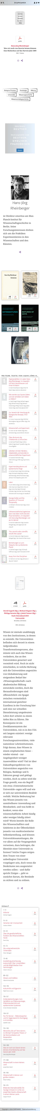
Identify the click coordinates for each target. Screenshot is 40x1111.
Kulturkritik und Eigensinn (12, 988)
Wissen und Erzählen (10, 978)
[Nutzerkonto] (34, 2)
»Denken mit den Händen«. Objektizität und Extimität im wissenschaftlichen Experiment (19, 453)
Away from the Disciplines (18, 556)
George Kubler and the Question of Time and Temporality (16, 500)
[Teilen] (21, 61)
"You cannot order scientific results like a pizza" (18, 532)
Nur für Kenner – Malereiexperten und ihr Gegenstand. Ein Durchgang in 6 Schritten (15, 1018)
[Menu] (1, 2)
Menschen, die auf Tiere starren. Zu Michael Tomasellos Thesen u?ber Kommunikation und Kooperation (14, 1034)
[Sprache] (36, 2)
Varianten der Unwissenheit (12, 923)
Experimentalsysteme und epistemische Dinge (18, 467)
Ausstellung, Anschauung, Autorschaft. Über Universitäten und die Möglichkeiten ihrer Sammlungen (14, 964)
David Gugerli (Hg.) (11, 611)
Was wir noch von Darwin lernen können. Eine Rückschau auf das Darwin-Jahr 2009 (14, 1050)
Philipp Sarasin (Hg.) (12, 613)
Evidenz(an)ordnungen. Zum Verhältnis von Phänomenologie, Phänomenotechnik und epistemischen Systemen (14, 1002)
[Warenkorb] (38, 2)
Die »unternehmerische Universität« (11, 949)
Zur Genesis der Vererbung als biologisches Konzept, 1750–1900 (19, 414)
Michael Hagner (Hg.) (27, 611)
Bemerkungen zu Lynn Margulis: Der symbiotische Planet (18, 545)
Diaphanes (20, 3)
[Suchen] (3, 2)
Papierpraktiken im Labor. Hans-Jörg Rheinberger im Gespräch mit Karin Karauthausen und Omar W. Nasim (19, 382)
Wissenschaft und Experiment (19, 428)
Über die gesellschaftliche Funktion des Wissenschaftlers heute (13, 935)
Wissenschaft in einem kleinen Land (13, 1063)
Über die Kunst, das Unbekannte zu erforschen (18, 438)
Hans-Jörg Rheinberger (20, 46)
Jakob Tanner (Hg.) (28, 613)
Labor (11, 482)
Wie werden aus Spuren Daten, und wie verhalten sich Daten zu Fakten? (19, 396)
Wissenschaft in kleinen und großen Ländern (13, 1076)
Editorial (6, 912)
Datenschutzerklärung (29, 1109)
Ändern (20, 150)
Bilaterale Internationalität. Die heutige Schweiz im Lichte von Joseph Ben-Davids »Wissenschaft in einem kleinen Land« (14, 1091)
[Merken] (18, 61)
